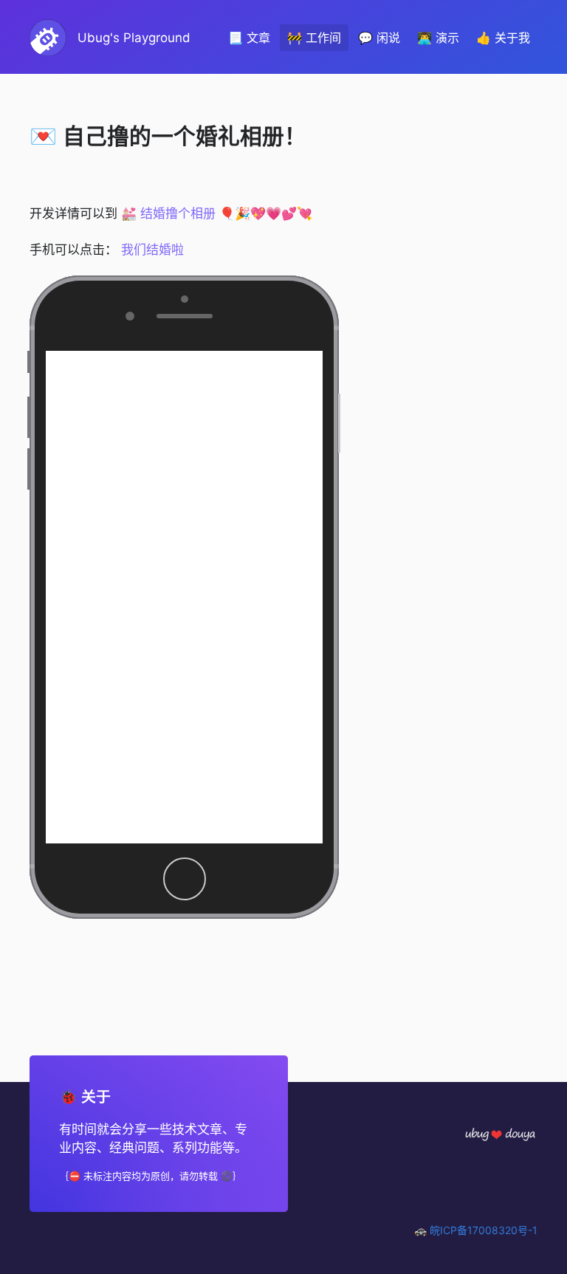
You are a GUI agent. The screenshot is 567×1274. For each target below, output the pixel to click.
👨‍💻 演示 (438, 37)
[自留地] (500, 1133)
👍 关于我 (503, 37)
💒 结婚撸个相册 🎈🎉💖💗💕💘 (216, 213)
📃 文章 (249, 37)
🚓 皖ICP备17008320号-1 (475, 1230)
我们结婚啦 (152, 249)
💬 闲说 (379, 37)
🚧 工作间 (314, 37)
